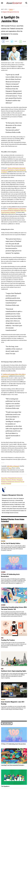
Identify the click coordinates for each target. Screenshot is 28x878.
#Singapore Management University (10, 481)
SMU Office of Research (13, 466)
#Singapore (20, 479)
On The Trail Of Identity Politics (10, 543)
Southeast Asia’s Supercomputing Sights (13, 671)
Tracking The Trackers (8, 640)
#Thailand (8, 483)
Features (11, 9)
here (10, 468)
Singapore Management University (10, 11)
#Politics (14, 479)
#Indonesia (9, 479)
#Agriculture (4, 478)
